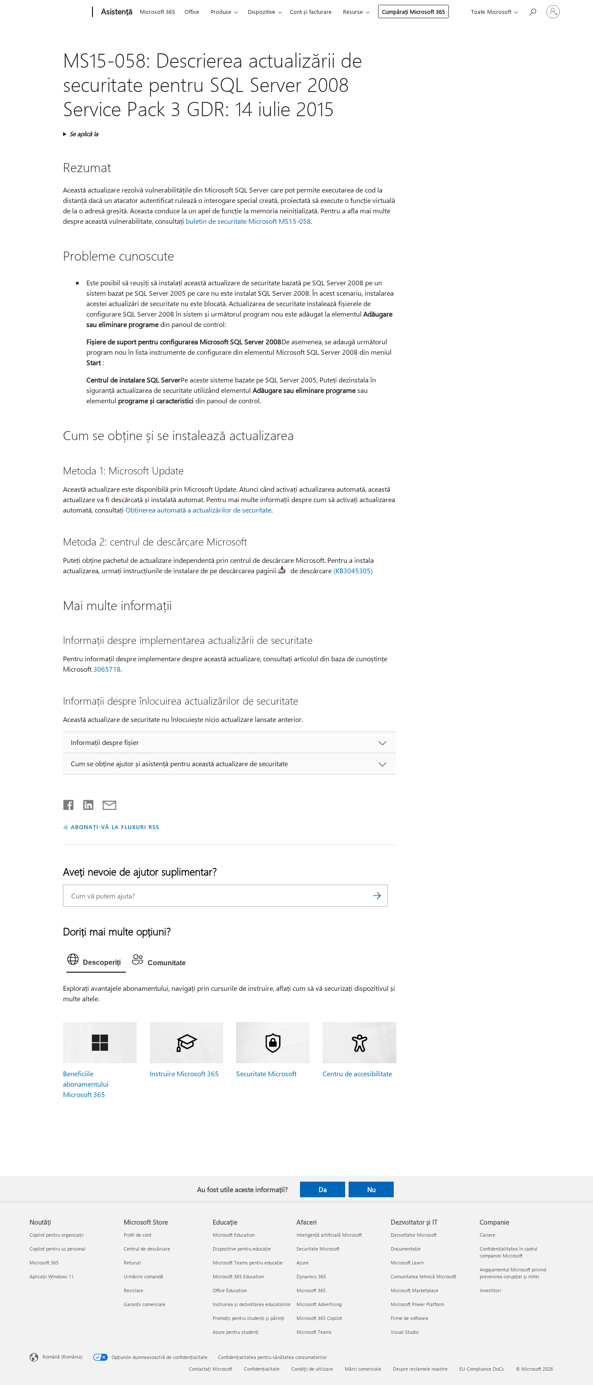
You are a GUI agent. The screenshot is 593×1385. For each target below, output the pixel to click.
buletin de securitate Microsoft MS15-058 (248, 220)
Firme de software (409, 1318)
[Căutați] (377, 896)
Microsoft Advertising (319, 1304)
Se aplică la (83, 134)
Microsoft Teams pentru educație (248, 1262)
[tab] (96, 961)
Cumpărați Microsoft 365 (413, 11)
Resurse (353, 11)
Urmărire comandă (143, 1276)
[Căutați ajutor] (532, 11)
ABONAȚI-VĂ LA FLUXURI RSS (115, 826)
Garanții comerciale (144, 1304)
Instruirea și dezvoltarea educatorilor (252, 1304)
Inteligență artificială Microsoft (329, 1234)
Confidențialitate (262, 1368)
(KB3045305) (353, 570)
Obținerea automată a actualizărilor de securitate (198, 509)
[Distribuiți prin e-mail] (105, 803)
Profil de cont (138, 1234)
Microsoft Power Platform (417, 1304)
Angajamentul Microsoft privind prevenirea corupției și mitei (513, 1273)
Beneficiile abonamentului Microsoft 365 (86, 1084)
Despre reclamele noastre (420, 1368)
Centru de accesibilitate (357, 1073)
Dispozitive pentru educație (242, 1248)
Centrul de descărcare (147, 1248)
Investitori (490, 1290)
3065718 (107, 668)
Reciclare (133, 1290)
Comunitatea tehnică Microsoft (423, 1276)
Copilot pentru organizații (57, 1234)
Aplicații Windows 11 (52, 1276)
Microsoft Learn (407, 1262)
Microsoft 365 (157, 11)
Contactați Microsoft (210, 1368)
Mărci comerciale (363, 1368)
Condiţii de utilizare (312, 1368)
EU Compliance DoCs (481, 1368)
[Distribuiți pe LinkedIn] (85, 803)
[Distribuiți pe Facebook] (69, 803)
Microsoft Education (234, 1234)
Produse (221, 11)
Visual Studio (404, 1332)
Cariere (487, 1234)
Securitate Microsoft (266, 1073)
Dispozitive (261, 11)
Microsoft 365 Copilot (319, 1318)
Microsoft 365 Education (238, 1276)
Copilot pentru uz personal (58, 1248)
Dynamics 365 (311, 1276)
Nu (371, 1189)
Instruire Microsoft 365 (184, 1073)
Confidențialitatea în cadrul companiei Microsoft (508, 1252)
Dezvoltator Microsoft (414, 1234)
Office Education (230, 1290)
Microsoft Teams (314, 1332)
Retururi (132, 1262)
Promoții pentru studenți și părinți (248, 1318)
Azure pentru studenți (236, 1332)
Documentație (406, 1248)
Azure (302, 1262)
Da (323, 1189)
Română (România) (62, 1356)
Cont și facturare (311, 11)
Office (191, 11)
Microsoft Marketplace (414, 1290)
